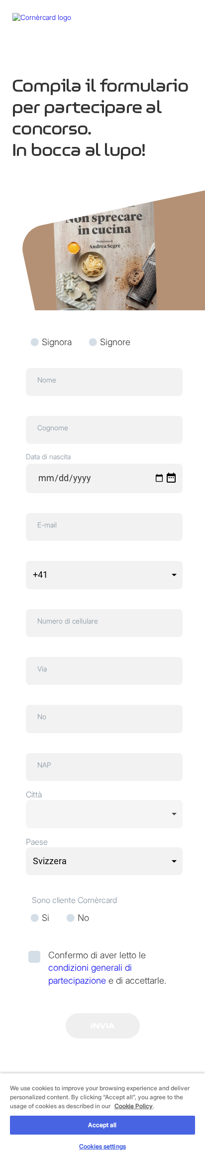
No (83, 917)
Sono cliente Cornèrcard (74, 900)
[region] (102, 1115)
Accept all (102, 1125)
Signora (58, 342)
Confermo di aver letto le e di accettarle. (107, 968)
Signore (115, 342)
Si (45, 917)
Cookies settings (102, 1146)
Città (34, 794)
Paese (37, 842)
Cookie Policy (133, 1106)
